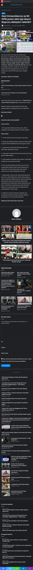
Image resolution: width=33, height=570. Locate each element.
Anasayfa (5, 10)
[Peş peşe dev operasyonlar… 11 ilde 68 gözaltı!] (24, 284)
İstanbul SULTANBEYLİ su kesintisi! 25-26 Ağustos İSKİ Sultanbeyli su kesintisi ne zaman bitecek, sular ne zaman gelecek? (8, 284)
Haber (9, 10)
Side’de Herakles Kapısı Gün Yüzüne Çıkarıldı (7, 273)
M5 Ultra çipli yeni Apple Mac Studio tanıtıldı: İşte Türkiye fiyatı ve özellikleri (21, 458)
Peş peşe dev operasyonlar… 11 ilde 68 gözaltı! (23, 291)
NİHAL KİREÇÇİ (7, 25)
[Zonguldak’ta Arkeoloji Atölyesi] (6, 486)
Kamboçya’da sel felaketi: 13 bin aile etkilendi (14, 1)
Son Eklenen (16, 372)
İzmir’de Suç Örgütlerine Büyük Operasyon (24, 306)
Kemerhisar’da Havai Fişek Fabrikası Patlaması (18, 492)
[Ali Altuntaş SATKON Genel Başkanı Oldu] (6, 480)
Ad (2, 341)
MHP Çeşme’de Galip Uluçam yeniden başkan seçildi (24, 274)
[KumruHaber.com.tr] (16, 5)
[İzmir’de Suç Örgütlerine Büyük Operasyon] (24, 300)
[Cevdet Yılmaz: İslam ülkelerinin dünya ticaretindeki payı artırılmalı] (6, 428)
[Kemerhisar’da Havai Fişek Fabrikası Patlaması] (6, 493)
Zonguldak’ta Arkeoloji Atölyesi (20, 484)
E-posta (3, 347)
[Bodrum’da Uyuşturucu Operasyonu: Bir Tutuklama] (8, 300)
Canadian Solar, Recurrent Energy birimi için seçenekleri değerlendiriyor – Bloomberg (14, 383)
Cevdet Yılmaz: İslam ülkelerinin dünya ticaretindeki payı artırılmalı (21, 426)
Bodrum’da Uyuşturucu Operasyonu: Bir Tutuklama (7, 307)
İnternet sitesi (4, 353)
